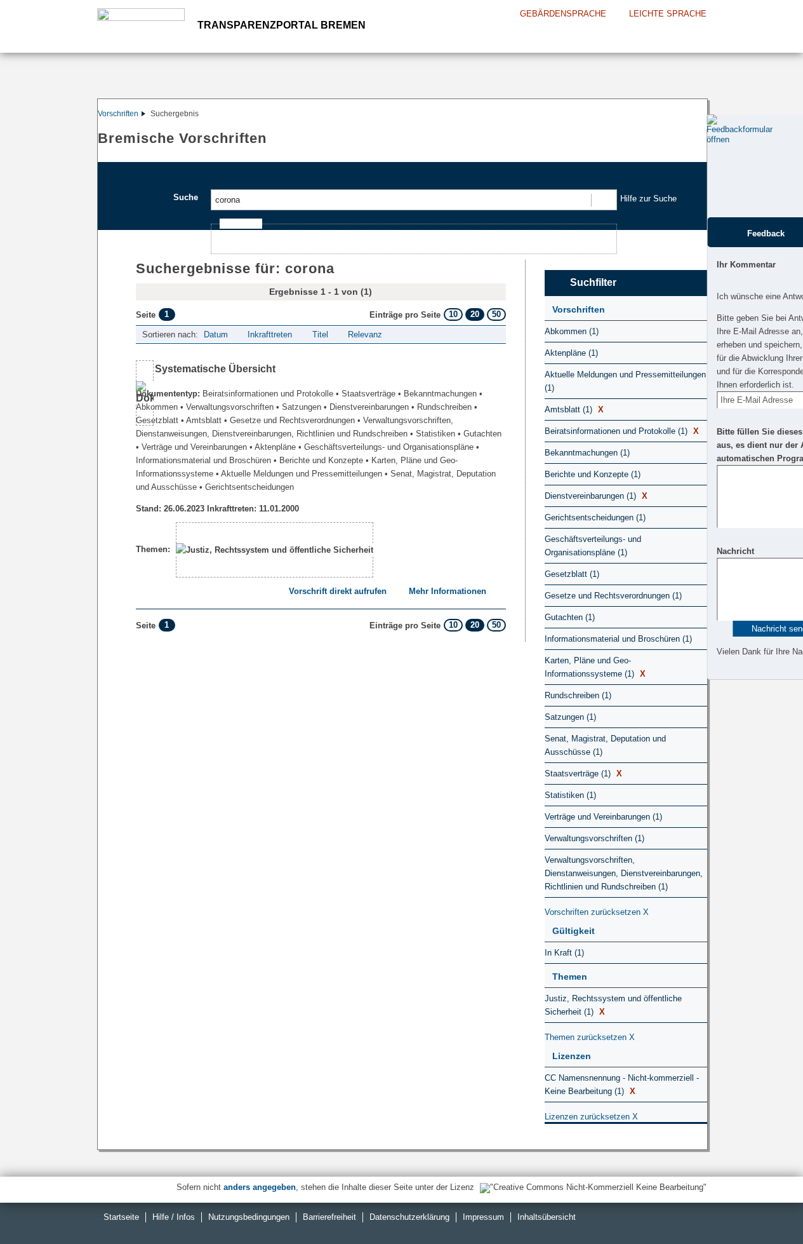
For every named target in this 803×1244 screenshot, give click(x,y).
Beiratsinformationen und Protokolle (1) (622, 431)
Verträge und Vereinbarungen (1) (603, 816)
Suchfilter (593, 282)
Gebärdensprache (563, 13)
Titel (320, 334)
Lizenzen (571, 1056)
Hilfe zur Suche (648, 198)
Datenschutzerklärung (409, 1217)
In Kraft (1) (564, 952)
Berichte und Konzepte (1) (592, 474)
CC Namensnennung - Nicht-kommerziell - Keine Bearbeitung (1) (622, 1084)
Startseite (121, 1217)
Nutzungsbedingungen (248, 1217)
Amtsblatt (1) (574, 409)
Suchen (603, 200)
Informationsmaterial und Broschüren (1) (618, 639)
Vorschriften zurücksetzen (597, 912)
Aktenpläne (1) (571, 353)
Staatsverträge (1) (583, 773)
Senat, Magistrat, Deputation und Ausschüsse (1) (605, 745)
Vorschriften (118, 113)
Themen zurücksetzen (590, 1037)
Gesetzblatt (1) (572, 574)
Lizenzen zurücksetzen (591, 1116)
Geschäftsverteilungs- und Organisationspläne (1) (593, 545)
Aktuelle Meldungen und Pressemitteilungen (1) (625, 381)
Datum (216, 334)
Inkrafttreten (270, 334)
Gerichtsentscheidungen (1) (595, 517)
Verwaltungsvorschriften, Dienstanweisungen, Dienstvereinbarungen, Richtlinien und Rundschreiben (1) (624, 873)
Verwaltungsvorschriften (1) (594, 838)
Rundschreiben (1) (578, 695)
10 (453, 314)
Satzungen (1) (570, 717)
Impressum (483, 1217)
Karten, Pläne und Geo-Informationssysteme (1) (595, 667)
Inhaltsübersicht (546, 1217)
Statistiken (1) (570, 795)
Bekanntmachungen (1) (587, 452)
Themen (569, 976)
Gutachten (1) (570, 617)
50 (496, 314)
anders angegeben (259, 1187)
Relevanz (365, 334)
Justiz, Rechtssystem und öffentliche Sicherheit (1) (613, 1005)
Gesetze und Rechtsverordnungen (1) (613, 595)
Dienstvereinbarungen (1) (596, 496)
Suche (185, 197)
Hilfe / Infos (173, 1217)
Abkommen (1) (572, 331)
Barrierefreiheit (329, 1217)
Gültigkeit (573, 931)
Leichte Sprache (668, 13)
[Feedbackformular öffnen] (721, 165)
